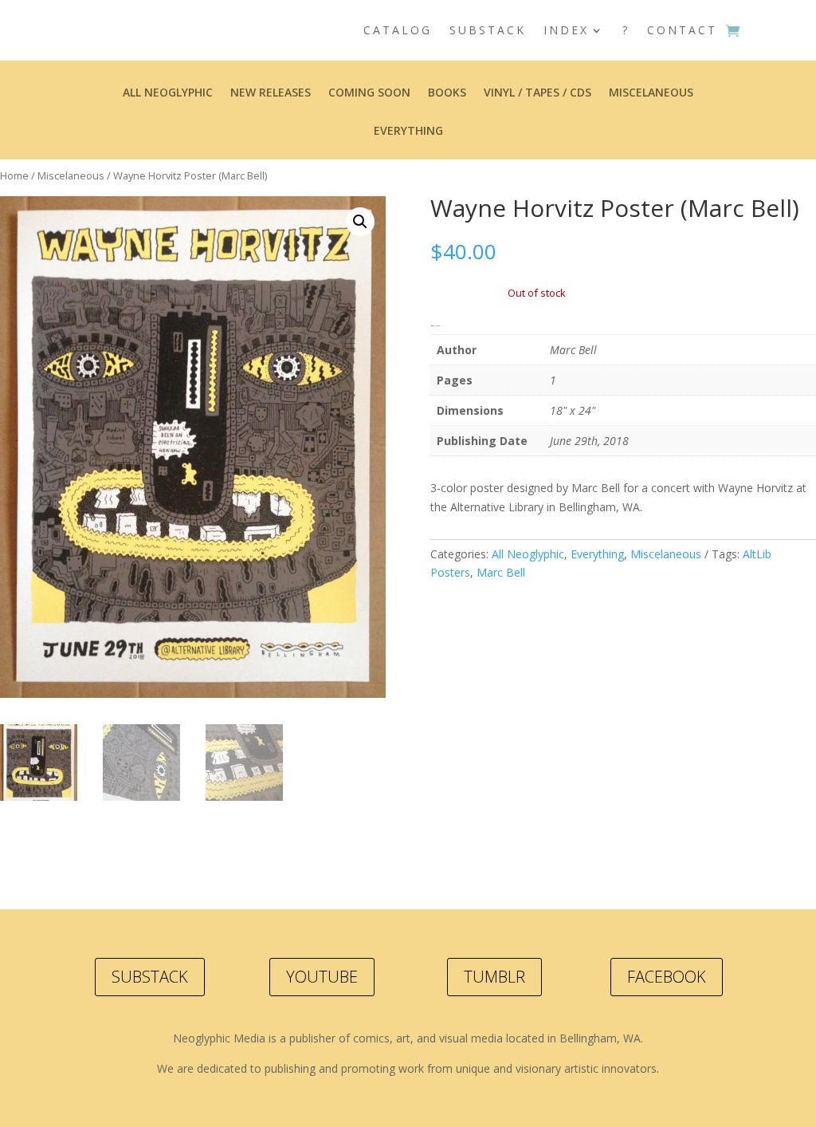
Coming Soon (369, 93)
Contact (682, 29)
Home (14, 175)
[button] (360, 221)
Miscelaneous (651, 93)
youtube (322, 976)
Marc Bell (501, 572)
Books (447, 93)
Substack (487, 29)
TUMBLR (494, 976)
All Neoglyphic (168, 93)
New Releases (270, 93)
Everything (408, 131)
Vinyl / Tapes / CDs (537, 93)
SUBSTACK (150, 976)
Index (566, 29)
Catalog (397, 29)
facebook (666, 976)
